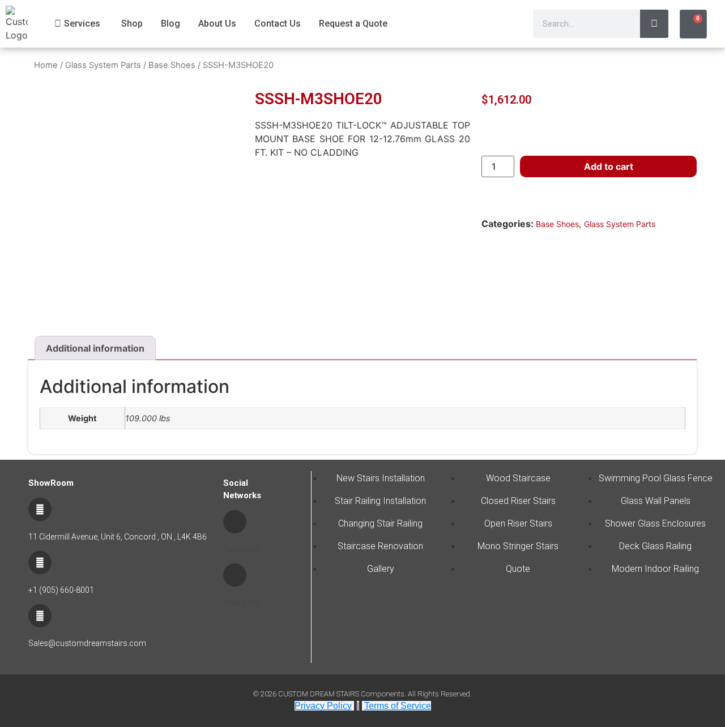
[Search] (654, 24)
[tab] (95, 348)
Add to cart (608, 166)
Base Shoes (171, 65)
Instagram (241, 602)
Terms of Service (397, 706)
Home (46, 65)
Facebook (241, 549)
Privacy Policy (323, 706)
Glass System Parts (103, 65)
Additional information (95, 348)
